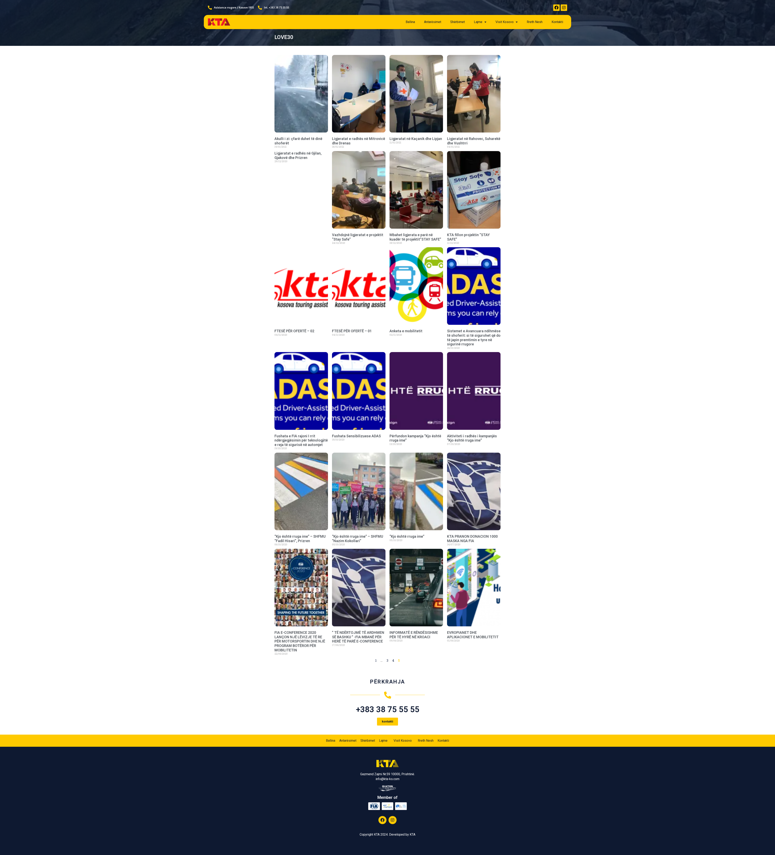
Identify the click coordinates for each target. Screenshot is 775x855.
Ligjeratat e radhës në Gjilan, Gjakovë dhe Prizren (298, 155)
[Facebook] (556, 7)
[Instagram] (564, 7)
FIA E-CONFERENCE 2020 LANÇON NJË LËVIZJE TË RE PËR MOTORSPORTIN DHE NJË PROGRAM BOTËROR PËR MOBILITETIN (299, 641)
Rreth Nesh (534, 22)
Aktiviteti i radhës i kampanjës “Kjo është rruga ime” (472, 438)
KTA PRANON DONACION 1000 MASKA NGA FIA (472, 538)
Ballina (410, 22)
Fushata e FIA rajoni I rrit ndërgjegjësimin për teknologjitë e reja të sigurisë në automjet (301, 440)
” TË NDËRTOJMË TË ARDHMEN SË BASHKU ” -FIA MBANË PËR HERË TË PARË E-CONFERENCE (358, 636)
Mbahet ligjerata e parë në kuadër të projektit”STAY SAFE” (415, 237)
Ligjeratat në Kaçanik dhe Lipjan (416, 139)
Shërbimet (457, 22)
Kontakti (557, 22)
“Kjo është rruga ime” (407, 536)
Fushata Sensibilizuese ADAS (356, 436)
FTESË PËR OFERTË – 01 (352, 331)
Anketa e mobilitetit (406, 331)
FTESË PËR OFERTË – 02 (294, 331)
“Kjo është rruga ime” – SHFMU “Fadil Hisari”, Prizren (300, 538)
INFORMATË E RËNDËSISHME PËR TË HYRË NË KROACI (414, 634)
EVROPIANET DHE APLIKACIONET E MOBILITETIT (473, 634)
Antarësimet (432, 22)
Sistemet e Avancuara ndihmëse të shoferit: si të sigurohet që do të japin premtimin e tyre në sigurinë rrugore (474, 337)
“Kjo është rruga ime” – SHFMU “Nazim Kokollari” (357, 538)
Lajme (478, 22)
